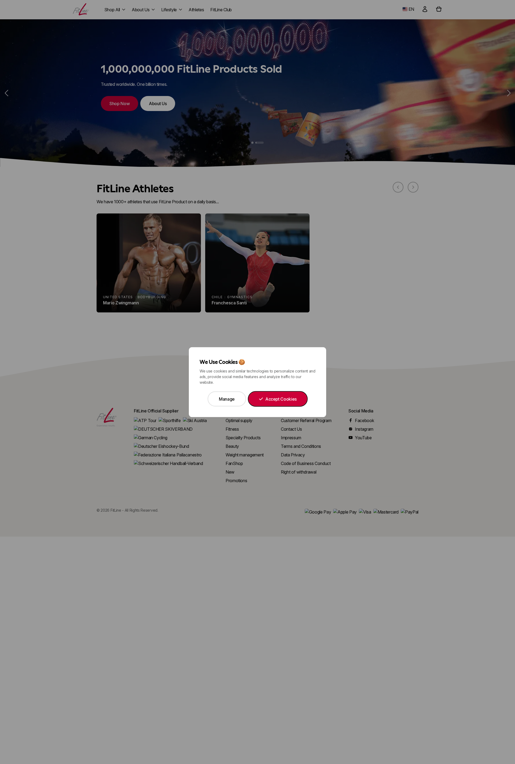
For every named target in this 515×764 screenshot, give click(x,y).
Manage (227, 398)
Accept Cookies (281, 398)
